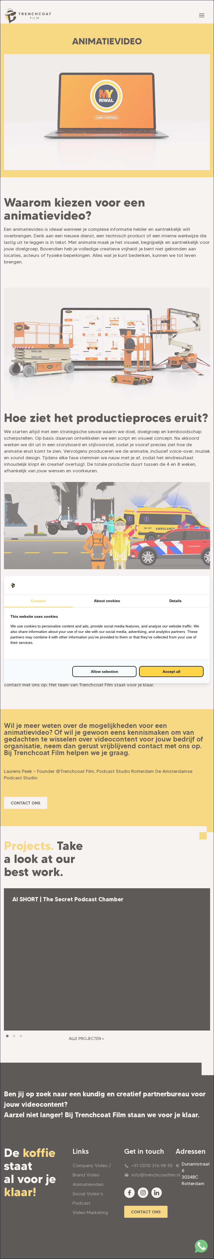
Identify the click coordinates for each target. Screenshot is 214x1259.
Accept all (171, 671)
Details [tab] (175, 601)
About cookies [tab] (107, 601)
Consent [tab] (38, 601)
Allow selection (104, 671)
